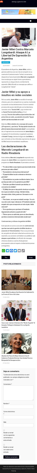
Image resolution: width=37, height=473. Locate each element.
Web (4, 422)
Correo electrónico (9, 413)
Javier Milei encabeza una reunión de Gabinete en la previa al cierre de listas (17, 293)
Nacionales (6, 62)
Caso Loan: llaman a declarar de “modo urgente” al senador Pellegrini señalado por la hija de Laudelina (18, 325)
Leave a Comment (17, 65)
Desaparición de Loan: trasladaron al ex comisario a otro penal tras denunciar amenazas (32, 257)
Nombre (6, 403)
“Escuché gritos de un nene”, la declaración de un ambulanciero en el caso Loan (7, 257)
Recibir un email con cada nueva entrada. (8, 449)
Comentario (7, 384)
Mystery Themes (20, 471)
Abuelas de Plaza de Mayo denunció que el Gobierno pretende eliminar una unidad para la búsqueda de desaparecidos (16, 358)
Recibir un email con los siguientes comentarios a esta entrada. (9, 436)
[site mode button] (32, 21)
